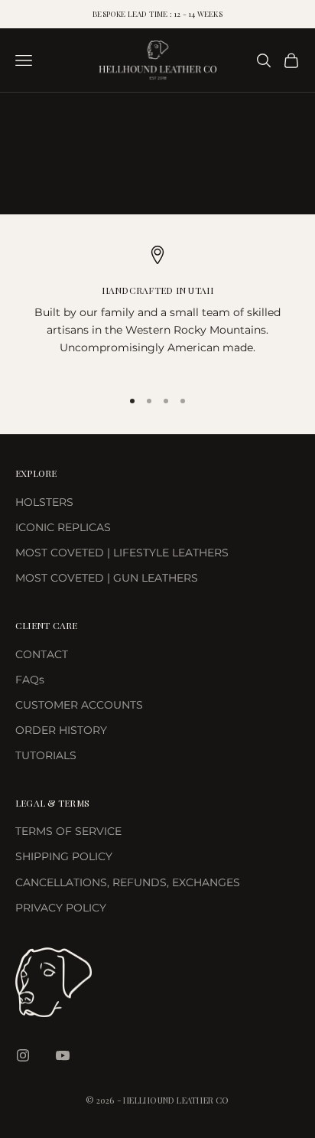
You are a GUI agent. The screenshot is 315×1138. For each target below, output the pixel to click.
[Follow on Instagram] (23, 1055)
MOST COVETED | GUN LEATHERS (106, 578)
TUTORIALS (45, 755)
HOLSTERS (44, 502)
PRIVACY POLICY (60, 908)
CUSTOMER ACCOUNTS (79, 705)
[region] (157, 310)
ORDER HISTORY (61, 730)
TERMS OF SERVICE (68, 831)
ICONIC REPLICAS (63, 527)
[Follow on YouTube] (62, 1055)
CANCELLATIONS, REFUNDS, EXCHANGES (127, 882)
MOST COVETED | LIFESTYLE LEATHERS (122, 552)
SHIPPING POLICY (63, 856)
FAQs (29, 679)
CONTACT (41, 654)
